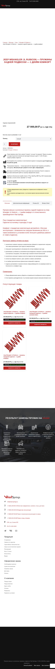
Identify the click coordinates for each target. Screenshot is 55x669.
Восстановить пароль (47, 665)
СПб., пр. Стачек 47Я (12, 522)
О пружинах (7, 540)
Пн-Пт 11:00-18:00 (11, 526)
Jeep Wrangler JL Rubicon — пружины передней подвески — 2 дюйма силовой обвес (40, 313)
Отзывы (6, 588)
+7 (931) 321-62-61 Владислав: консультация (19, 510)
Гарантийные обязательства (11, 544)
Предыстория (8, 581)
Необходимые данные (10, 564)
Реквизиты (7, 590)
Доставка (6, 571)
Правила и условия (9, 593)
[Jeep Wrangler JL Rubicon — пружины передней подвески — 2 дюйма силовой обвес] (40, 298)
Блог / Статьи (7, 551)
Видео (6, 556)
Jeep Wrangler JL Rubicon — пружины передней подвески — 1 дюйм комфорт (14, 357)
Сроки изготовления (9, 566)
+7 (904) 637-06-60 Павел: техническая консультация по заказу (24, 514)
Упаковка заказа (8, 568)
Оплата (6, 573)
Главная (5, 42)
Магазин (11, 42)
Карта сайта (7, 586)
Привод (5, 138)
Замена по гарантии (9, 542)
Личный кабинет (28, 665)
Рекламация (7, 549)
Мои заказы (37, 665)
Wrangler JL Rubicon (24, 42)
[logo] (5, 5)
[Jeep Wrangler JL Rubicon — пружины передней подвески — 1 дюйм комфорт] (14, 342)
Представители (8, 583)
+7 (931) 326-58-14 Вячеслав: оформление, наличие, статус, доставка (25, 505)
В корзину (14, 144)
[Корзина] (47, 5)
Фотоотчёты (7, 553)
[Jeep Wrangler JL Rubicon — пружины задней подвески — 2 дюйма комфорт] (14, 298)
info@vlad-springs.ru (12, 501)
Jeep (16, 42)
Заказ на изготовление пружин (12, 546)
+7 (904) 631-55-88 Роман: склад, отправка (18, 518)
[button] (44, 5)
